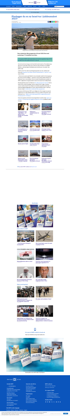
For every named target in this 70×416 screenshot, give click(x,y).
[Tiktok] (53, 402)
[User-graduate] (60, 402)
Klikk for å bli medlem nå (53, 2)
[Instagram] (51, 402)
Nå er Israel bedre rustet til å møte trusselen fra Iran (44, 244)
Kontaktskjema (12, 386)
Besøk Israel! (34, 166)
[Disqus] (35, 184)
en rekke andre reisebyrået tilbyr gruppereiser (34, 88)
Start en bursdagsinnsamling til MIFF (53, 397)
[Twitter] (47, 402)
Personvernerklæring (30, 402)
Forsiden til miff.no (29, 386)
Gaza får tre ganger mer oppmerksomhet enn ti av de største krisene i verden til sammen (44, 319)
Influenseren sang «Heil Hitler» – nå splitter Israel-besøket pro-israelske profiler (23, 114)
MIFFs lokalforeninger (30, 398)
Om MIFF (28, 397)
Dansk (12, 410)
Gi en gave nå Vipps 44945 (16, 2)
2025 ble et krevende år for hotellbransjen (35, 129)
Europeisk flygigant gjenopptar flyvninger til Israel (46, 113)
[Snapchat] (58, 402)
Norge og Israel (29, 390)
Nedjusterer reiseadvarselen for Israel (34, 113)
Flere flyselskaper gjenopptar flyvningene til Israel (35, 160)
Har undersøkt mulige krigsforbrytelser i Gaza (41, 280)
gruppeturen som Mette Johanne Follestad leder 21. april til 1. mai (36, 72)
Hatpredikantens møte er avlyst (24, 261)
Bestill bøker (35, 203)
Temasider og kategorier (31, 388)
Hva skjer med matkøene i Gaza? (43, 299)
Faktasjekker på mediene (31, 391)
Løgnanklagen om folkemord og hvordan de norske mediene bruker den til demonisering (25, 319)
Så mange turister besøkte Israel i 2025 (47, 129)
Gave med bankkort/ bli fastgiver (53, 393)
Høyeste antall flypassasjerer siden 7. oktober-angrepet (22, 160)
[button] (50, 22)
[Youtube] (49, 402)
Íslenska (21, 410)
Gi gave (13, 6)
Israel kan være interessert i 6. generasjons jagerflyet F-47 (43, 262)
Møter (25, 6)
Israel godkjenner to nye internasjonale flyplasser (23, 130)
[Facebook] (46, 402)
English (25, 410)
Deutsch (16, 410)
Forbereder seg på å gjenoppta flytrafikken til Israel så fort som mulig (47, 160)
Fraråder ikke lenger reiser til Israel (35, 144)
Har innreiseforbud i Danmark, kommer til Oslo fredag (24, 280)
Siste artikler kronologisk (31, 387)
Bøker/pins (30, 6)
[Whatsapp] (55, 402)
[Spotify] (56, 402)
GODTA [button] (66, 413)
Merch (43, 6)
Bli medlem (8, 6)
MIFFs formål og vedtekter (31, 399)
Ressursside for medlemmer (31, 401)
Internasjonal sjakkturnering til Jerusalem (46, 145)
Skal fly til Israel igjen (23, 143)
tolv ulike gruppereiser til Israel (41, 82)
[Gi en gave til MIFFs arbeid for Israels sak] (35, 329)
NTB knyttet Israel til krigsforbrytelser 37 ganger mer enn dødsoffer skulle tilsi (24, 300)
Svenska (8, 410)
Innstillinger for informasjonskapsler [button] (55, 413)
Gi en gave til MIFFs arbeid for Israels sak (35, 332)
